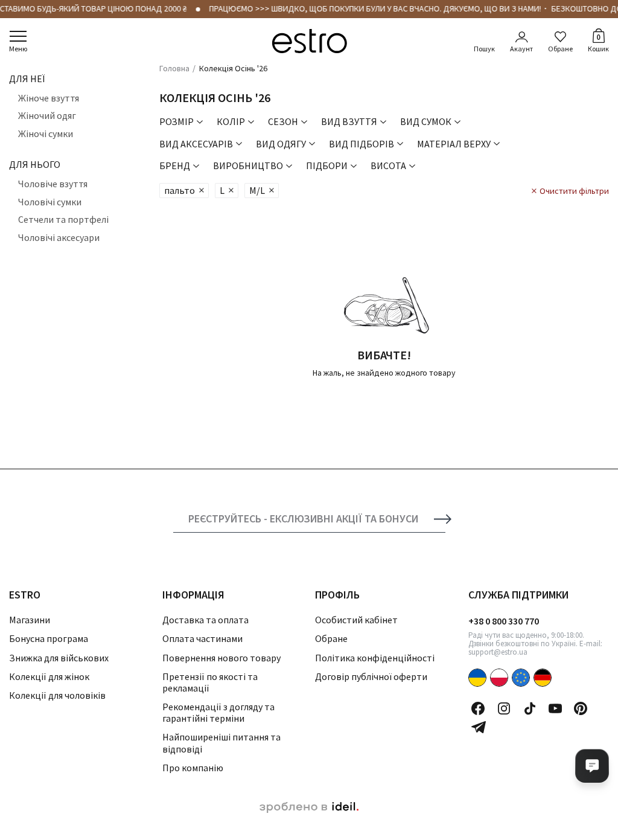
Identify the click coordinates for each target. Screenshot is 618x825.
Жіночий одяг (47, 115)
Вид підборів (361, 144)
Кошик (598, 42)
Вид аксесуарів (196, 144)
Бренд (174, 165)
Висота (388, 165)
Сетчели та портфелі (63, 219)
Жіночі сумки (45, 133)
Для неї (27, 78)
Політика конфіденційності (375, 658)
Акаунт (521, 48)
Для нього (34, 164)
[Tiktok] (530, 708)
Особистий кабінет (356, 620)
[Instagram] (504, 708)
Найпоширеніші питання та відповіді (221, 742)
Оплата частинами (202, 638)
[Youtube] (555, 708)
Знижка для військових (59, 658)
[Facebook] (478, 708)
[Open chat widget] (592, 766)
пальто (179, 190)
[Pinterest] (580, 708)
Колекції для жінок (49, 676)
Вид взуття (349, 121)
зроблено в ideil (309, 807)
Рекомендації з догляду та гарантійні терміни (218, 712)
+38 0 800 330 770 (503, 621)
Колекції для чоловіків (57, 695)
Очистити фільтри (574, 190)
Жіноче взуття (48, 98)
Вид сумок (425, 121)
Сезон (283, 121)
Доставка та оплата (205, 620)
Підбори (327, 165)
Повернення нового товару (221, 658)
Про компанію (192, 768)
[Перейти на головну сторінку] (309, 41)
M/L (257, 190)
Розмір (176, 121)
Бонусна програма (48, 638)
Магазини (29, 620)
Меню (18, 48)
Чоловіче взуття (53, 184)
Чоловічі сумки (49, 202)
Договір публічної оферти (371, 676)
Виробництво (248, 165)
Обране (560, 48)
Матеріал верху (454, 144)
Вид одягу (281, 144)
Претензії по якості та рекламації (210, 682)
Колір (231, 121)
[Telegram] (478, 727)
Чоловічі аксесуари (59, 237)
